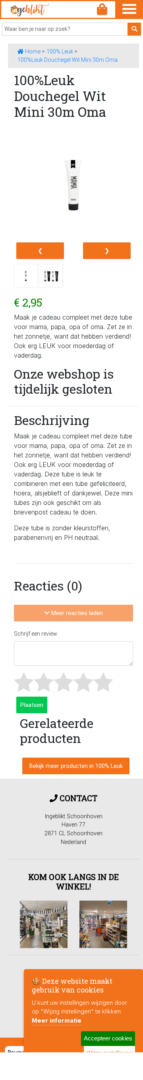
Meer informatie (56, 1020)
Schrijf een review (35, 633)
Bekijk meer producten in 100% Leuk (76, 766)
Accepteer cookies (108, 1038)
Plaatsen (31, 705)
